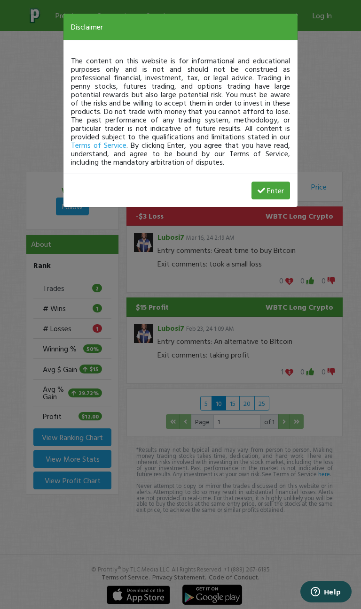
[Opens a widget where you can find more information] (326, 592)
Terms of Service (98, 145)
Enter (275, 190)
